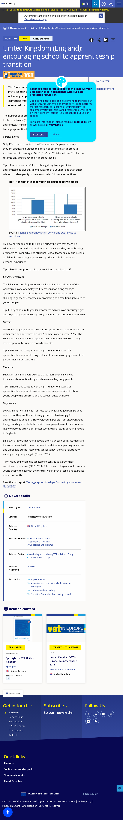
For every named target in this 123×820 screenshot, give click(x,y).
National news (34, 507)
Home (5, 27)
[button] (91, 40)
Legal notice (45, 805)
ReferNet (31, 566)
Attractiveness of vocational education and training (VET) (51, 585)
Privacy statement (11, 805)
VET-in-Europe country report (64, 669)
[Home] (9, 4)
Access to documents (64, 801)
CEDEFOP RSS (96, 721)
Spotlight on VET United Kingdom (20, 659)
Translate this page (35, 19)
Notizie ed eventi (18, 28)
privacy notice (54, 124)
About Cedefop (13, 781)
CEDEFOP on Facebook (88, 714)
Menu (119, 4)
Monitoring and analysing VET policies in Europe (51, 554)
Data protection (29, 805)
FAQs (5, 801)
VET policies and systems (40, 544)
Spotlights (11, 666)
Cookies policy (84, 801)
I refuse (55, 134)
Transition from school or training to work (51, 594)
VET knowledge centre (39, 538)
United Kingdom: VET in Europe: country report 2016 (63, 661)
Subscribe (54, 706)
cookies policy (82, 121)
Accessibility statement (20, 801)
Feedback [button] (120, 788)
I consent (38, 134)
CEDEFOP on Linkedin (111, 714)
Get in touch (15, 706)
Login (103, 4)
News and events (14, 775)
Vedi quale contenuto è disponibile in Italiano (87, 9)
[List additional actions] (89, 4)
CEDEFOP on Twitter (96, 714)
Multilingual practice (42, 801)
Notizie (33, 28)
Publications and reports (18, 769)
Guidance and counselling (43, 590)
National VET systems (39, 541)
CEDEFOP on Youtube (103, 714)
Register (111, 4)
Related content (105, 88)
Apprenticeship (38, 579)
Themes (9, 763)
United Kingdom (39, 526)
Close (101, 16)
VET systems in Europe (39, 557)
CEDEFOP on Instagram (88, 721)
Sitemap (56, 805)
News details (103, 81)
